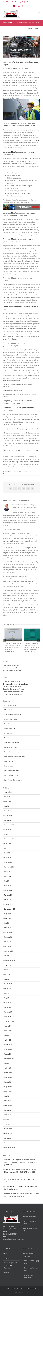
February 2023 (8, 937)
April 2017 (7, 1124)
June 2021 (7, 993)
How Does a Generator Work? (31, 1269)
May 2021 (7, 998)
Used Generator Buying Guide (31, 1262)
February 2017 (8, 1134)
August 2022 (8, 965)
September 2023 (9, 909)
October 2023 (8, 905)
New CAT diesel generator (12, 752)
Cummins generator (10, 724)
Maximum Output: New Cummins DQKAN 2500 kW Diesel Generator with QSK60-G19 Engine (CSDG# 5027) (20, 1172)
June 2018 (7, 1092)
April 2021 (7, 1003)
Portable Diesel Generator (29, 1276)
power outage (34, 140)
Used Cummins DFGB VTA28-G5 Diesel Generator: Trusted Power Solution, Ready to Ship (30, 646)
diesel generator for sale (10, 355)
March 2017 (8, 1129)
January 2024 (8, 900)
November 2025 (9, 830)
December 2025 (9, 825)
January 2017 (8, 1138)
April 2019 (7, 1068)
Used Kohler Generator (11, 775)
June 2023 (7, 919)
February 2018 (8, 1106)
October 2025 (8, 834)
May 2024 (7, 881)
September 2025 (9, 839)
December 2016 (9, 1143)
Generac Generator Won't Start (12, 694)
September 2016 (9, 1148)
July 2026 (7, 797)
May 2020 (7, 1035)
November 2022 (9, 951)
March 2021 (8, 1007)
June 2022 (7, 975)
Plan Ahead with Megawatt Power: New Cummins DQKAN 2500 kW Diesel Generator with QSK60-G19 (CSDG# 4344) (20, 1162)
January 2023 (8, 942)
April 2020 (7, 1040)
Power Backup (8, 761)
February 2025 (8, 862)
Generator (7, 738)
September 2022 (9, 961)
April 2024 (7, 886)
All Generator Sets (30, 1217)
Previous (31, 28)
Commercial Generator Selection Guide (15, 684)
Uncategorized (9, 766)
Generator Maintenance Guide (12, 687)
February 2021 (8, 1012)
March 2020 (8, 1045)
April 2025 (7, 858)
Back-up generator (10, 705)
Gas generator (8, 733)
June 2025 (7, 853)
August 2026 (8, 792)
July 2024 (7, 872)
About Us (7, 1258)
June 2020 (7, 1031)
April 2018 (7, 1101)
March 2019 (8, 1073)
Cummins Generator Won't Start (13, 692)
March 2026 (8, 816)
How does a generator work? (12, 682)
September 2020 (9, 1021)
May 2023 (7, 923)
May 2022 (7, 979)
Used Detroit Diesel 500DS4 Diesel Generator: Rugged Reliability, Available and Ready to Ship (11, 646)
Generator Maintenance (11, 743)
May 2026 (7, 806)
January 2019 (8, 1082)
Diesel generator (9, 729)
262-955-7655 (13, 2)
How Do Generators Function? (12, 391)
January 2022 (8, 989)
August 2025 (8, 844)
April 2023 (7, 928)
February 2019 (8, 1077)
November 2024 (9, 867)
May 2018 (7, 1096)
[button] (4, 640)
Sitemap (6, 1273)
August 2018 (8, 1087)
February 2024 (8, 895)
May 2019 (7, 1063)
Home (6, 1254)
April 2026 (7, 811)
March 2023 (8, 933)
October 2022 (8, 956)
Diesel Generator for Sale (11, 668)
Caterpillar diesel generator (13, 715)
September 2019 (9, 1059)
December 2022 (9, 947)
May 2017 (7, 1120)
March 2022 (8, 984)
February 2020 (8, 1049)
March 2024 (8, 891)
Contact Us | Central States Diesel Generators (10, 1265)
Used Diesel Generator (11, 771)
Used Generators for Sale (11, 665)
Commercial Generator (11, 719)
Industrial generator (10, 747)
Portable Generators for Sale (12, 671)
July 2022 (7, 970)
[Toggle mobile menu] (39, 12)
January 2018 (8, 1110)
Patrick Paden (8, 471)
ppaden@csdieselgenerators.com (30, 2)
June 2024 (7, 876)
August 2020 (8, 1026)
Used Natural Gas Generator (13, 780)
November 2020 (9, 1017)
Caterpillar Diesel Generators (29, 1255)
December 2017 (9, 1115)
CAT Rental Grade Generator (13, 710)
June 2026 (7, 802)
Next (36, 28)
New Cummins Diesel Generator (14, 757)
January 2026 (8, 820)
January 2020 (8, 1054)
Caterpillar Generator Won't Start (13, 689)
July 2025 (7, 848)
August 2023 (8, 914)
